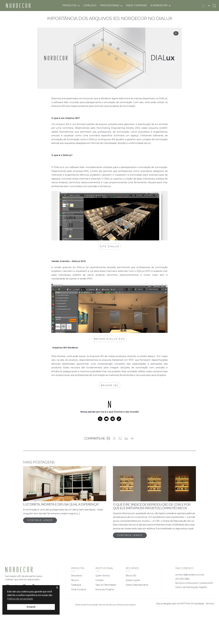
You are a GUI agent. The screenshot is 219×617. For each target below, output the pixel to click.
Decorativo (76, 575)
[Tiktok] (119, 419)
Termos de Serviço (107, 604)
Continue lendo (40, 520)
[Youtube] (106, 419)
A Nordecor (158, 5)
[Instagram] (100, 419)
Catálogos (76, 584)
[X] (114, 439)
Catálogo (89, 5)
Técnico (75, 580)
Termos (210, 603)
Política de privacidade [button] (20, 598)
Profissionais (109, 5)
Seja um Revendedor (105, 584)
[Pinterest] (112, 419)
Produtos (70, 5)
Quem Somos (102, 575)
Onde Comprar (136, 5)
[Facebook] (108, 439)
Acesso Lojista (133, 580)
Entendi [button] (31, 607)
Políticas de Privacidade (86, 604)
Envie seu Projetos (104, 589)
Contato (99, 580)
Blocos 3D (131, 575)
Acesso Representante (137, 584)
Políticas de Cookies (126, 604)
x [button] (57, 587)
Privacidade (197, 603)
